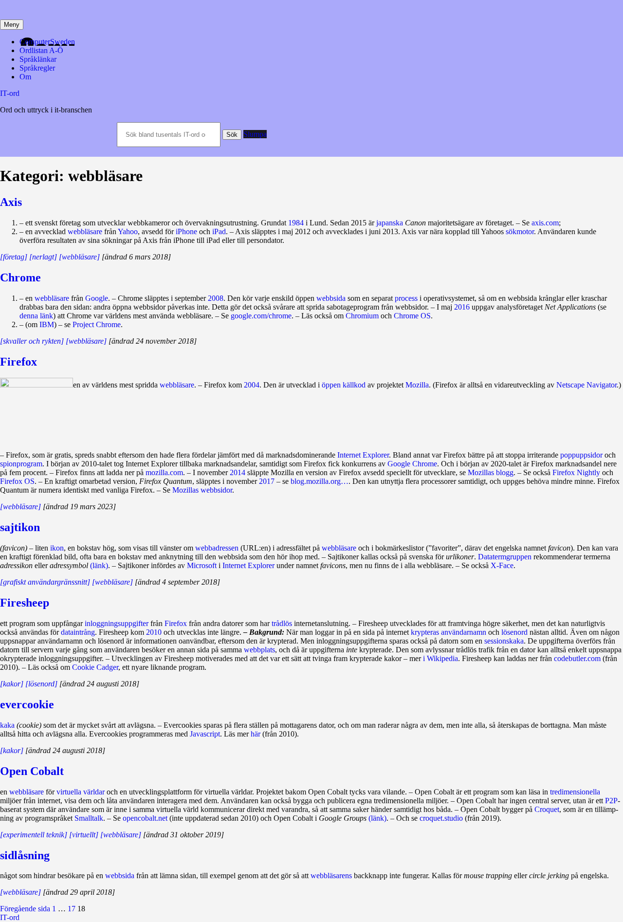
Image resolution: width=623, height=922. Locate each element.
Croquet (546, 809)
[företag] (13, 257)
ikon (57, 548)
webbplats (259, 649)
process (406, 298)
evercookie (27, 704)
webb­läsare (85, 231)
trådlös (282, 623)
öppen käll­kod (344, 385)
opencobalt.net (145, 818)
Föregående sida (25, 908)
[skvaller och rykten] (32, 341)
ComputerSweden (47, 41)
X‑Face (502, 565)
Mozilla (417, 385)
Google (96, 298)
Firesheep (24, 602)
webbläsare (52, 298)
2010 (154, 632)
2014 (237, 472)
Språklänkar (37, 59)
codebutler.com (577, 658)
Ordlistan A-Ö (41, 50)
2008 (215, 298)
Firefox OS (17, 481)
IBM (46, 324)
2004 (251, 385)
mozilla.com (164, 472)
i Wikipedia (440, 658)
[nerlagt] (43, 257)
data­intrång (78, 632)
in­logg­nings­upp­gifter (116, 623)
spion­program (21, 464)
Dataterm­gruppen (504, 557)
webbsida (119, 875)
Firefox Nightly (576, 472)
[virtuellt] (83, 834)
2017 (267, 481)
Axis (11, 202)
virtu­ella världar (80, 792)
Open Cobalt (32, 771)
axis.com (545, 223)
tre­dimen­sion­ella (575, 792)
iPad (219, 231)
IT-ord (9, 93)
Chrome (20, 277)
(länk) (99, 565)
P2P (611, 800)
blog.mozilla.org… (319, 481)
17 (71, 908)
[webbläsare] (112, 582)
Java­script (205, 734)
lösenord (514, 632)
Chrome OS (412, 316)
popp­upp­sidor (581, 455)
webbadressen (216, 548)
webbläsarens (331, 875)
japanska (389, 223)
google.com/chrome (261, 316)
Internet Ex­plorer (363, 455)
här (255, 734)
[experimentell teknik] (33, 834)
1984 (296, 223)
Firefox (18, 361)
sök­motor (520, 231)
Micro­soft (202, 565)
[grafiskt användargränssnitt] (45, 582)
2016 (462, 307)
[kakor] (11, 684)
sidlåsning (25, 855)
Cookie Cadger (95, 667)
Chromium (362, 316)
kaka (7, 725)
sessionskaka (504, 641)
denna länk (36, 316)
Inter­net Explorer (248, 565)
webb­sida (331, 298)
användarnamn (463, 632)
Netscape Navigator (586, 385)
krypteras (425, 632)
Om (25, 77)
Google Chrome (412, 464)
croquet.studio (441, 818)
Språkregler (37, 68)
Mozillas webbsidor (202, 490)
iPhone (186, 231)
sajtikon (20, 527)
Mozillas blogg (490, 472)
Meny (11, 24)
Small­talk (88, 818)
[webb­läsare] (79, 257)
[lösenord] (41, 684)
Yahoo (128, 231)
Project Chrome (97, 324)
